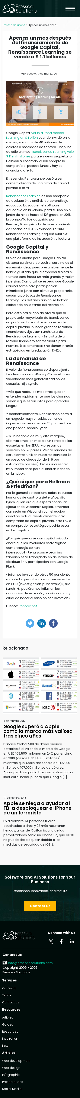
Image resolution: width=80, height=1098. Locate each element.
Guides (7, 1024)
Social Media (12, 1089)
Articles (7, 1017)
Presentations (12, 1082)
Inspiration (10, 1038)
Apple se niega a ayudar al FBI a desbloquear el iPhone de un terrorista (37, 808)
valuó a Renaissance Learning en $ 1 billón (35, 135)
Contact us (40, 905)
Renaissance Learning (23, 196)
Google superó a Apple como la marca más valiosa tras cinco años (38, 731)
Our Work (9, 988)
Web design (11, 1068)
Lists (5, 1045)
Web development (16, 1061)
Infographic (11, 1075)
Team (6, 995)
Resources (10, 1031)
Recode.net (28, 606)
